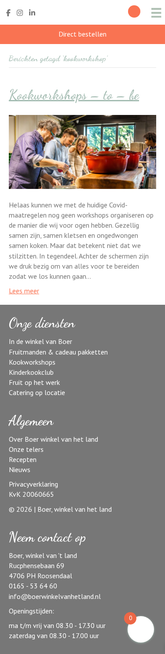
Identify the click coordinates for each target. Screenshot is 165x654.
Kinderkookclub (31, 372)
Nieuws (19, 469)
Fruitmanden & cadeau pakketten (58, 351)
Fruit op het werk (34, 382)
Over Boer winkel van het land (53, 439)
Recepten (23, 459)
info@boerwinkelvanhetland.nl (55, 596)
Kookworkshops (32, 362)
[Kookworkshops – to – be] (82, 151)
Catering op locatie (37, 392)
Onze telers (26, 449)
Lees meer (24, 290)
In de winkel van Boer (40, 341)
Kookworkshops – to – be (74, 95)
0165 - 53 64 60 (33, 585)
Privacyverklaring (33, 484)
